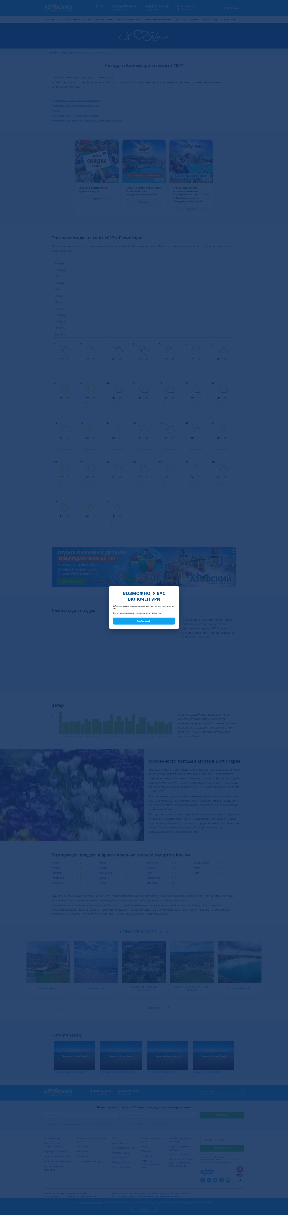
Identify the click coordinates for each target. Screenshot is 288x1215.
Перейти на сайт (144, 621)
